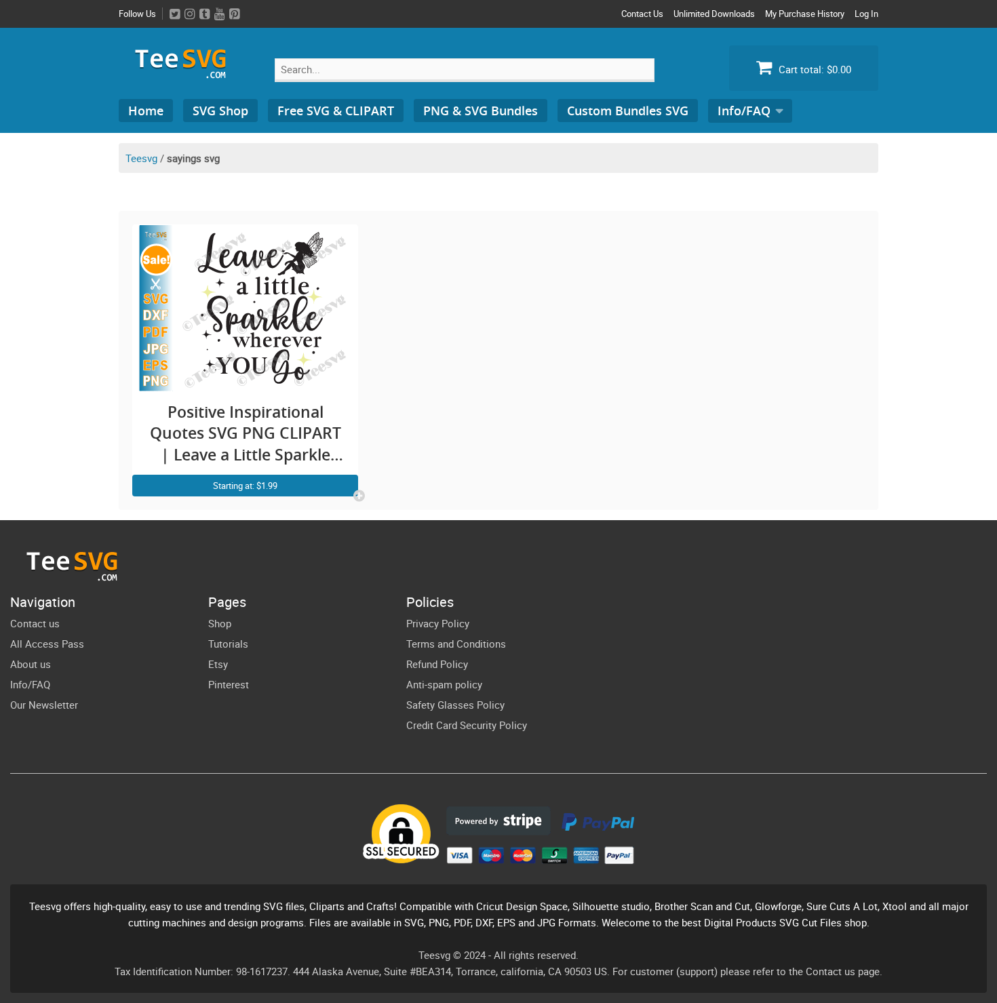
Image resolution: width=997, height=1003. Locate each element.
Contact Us (642, 13)
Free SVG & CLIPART (335, 110)
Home (145, 110)
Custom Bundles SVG (627, 110)
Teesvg (141, 158)
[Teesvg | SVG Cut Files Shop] (186, 73)
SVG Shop (220, 110)
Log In (866, 13)
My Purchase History (804, 13)
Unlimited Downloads (714, 13)
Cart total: (813, 69)
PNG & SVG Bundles (480, 110)
